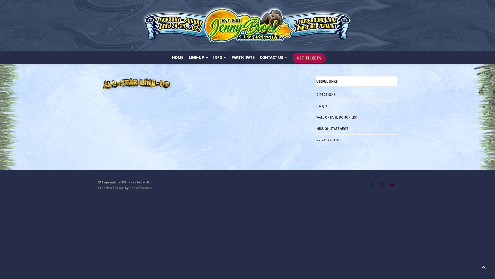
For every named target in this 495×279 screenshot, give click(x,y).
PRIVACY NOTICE (329, 140)
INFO (217, 57)
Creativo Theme (111, 187)
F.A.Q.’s (321, 106)
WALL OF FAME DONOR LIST (337, 117)
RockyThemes (140, 187)
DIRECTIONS (325, 94)
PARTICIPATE (243, 57)
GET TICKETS (309, 58)
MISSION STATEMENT (332, 128)
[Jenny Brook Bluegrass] (247, 25)
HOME (178, 57)
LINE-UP (196, 57)
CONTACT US (271, 57)
